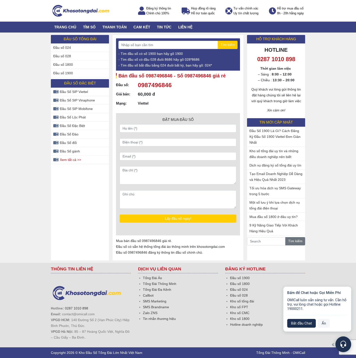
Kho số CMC (239, 313)
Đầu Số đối (68, 143)
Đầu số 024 (62, 48)
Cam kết (141, 27)
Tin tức (164, 27)
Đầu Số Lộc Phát (73, 117)
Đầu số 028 (62, 56)
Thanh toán (114, 27)
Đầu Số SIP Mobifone (76, 109)
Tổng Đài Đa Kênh (157, 289)
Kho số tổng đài (242, 301)
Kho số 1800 (239, 319)
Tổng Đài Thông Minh (159, 284)
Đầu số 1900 (63, 73)
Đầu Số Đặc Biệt (72, 126)
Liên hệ (185, 27)
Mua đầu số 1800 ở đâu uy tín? (273, 217)
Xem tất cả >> (70, 160)
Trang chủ (65, 27)
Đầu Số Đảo (69, 134)
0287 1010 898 (76, 308)
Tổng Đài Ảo (152, 278)
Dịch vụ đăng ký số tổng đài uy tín (275, 165)
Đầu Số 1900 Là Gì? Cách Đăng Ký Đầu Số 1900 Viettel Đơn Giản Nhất (275, 136)
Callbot (148, 295)
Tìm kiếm (228, 45)
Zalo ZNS (150, 313)
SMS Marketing (154, 301)
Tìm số (89, 27)
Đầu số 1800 (63, 65)
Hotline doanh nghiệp (246, 324)
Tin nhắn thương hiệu (159, 319)
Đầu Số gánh (70, 151)
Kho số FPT (239, 307)
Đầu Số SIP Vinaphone (77, 100)
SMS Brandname (156, 307)
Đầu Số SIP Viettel (74, 92)
